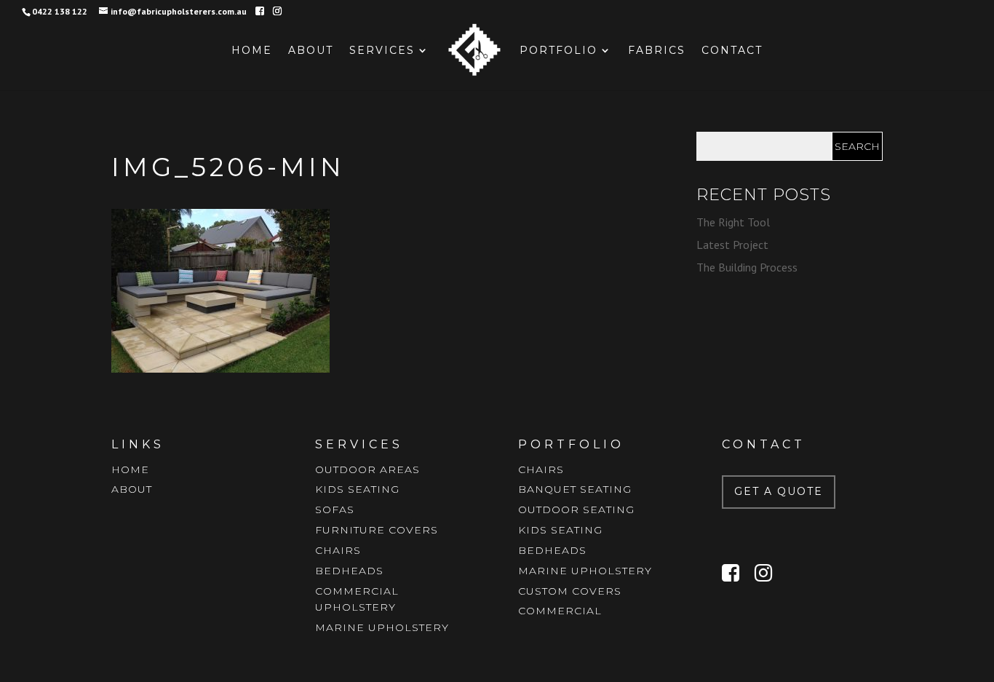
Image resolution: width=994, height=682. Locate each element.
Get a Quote (778, 491)
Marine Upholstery (382, 627)
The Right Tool (733, 222)
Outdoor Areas (367, 469)
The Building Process (747, 267)
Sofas (334, 509)
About (310, 51)
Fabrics (656, 51)
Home (251, 51)
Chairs (338, 550)
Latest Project (732, 244)
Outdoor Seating (576, 509)
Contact (732, 51)
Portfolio (558, 51)
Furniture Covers (376, 529)
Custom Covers (569, 591)
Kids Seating (357, 489)
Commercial (560, 610)
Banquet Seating (575, 489)
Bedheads (349, 570)
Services (382, 51)
